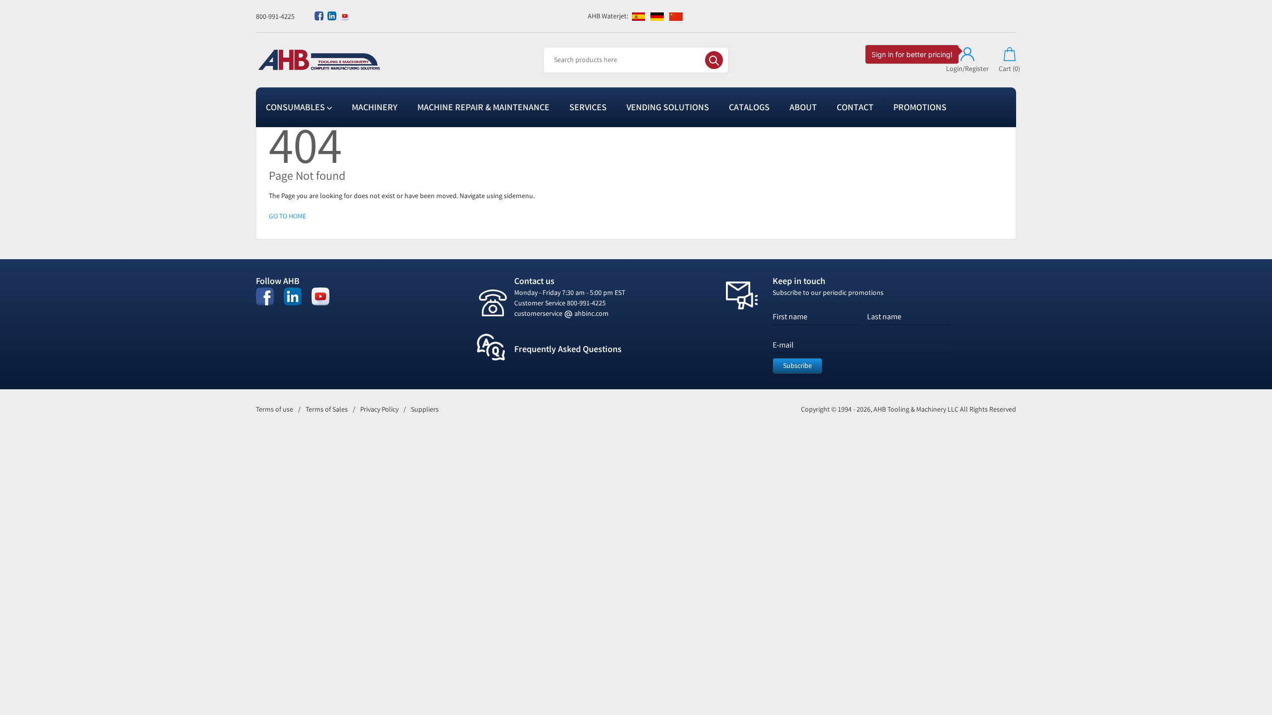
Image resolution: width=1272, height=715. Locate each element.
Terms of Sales (327, 409)
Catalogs (749, 107)
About (803, 107)
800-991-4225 (275, 16)
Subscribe (797, 365)
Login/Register (967, 69)
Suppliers (425, 409)
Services (588, 107)
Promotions (920, 107)
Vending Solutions (668, 107)
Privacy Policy (379, 409)
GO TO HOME (287, 216)
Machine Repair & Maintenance (483, 107)
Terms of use (274, 409)
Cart (1009, 69)
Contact (855, 107)
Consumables (296, 107)
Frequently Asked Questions (568, 349)
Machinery (375, 107)
